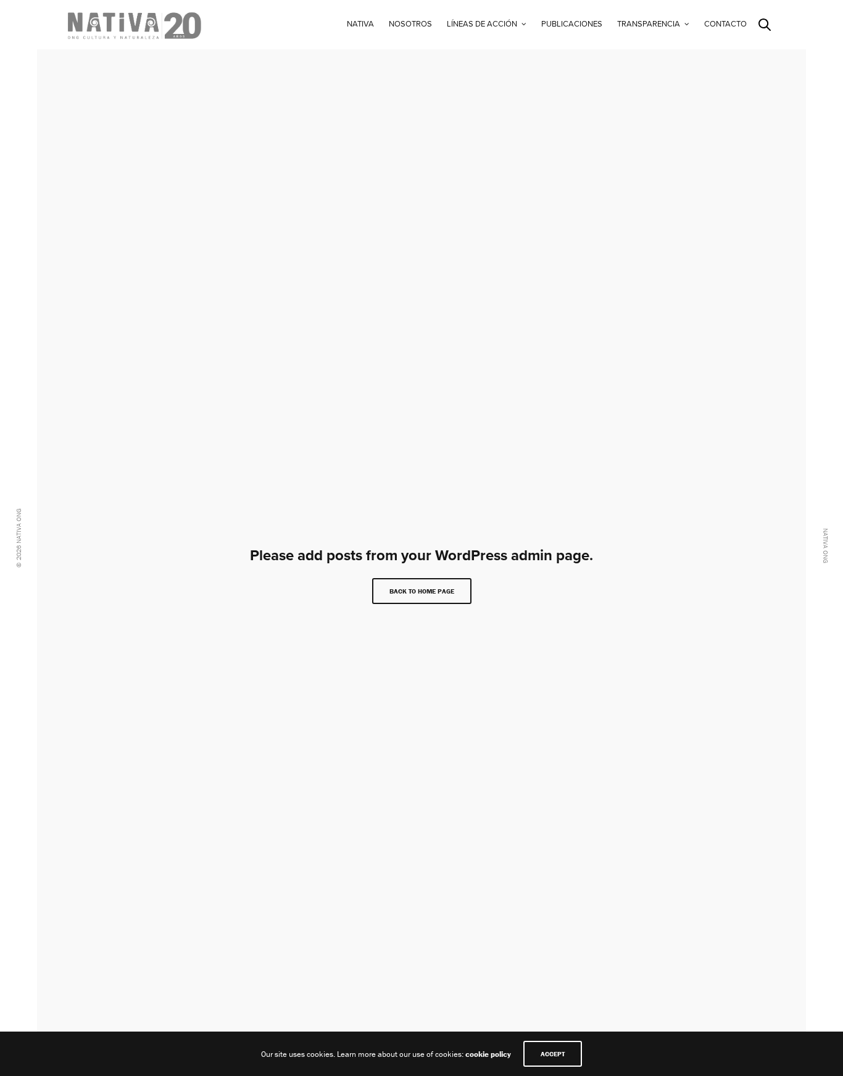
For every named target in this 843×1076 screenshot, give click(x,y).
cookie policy (488, 1054)
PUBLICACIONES (571, 24)
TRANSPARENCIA (648, 24)
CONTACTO (725, 24)
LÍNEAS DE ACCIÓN (482, 24)
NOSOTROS (410, 24)
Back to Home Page (421, 591)
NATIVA (360, 24)
